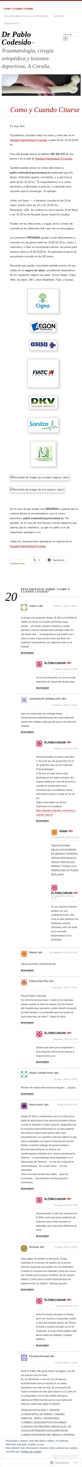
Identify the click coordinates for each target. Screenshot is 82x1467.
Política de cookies (31, 1451)
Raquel (63, 831)
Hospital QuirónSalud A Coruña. (28, 546)
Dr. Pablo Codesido (55, 662)
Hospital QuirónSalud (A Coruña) (28, 140)
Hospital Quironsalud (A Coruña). (54, 158)
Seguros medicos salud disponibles (26, 16)
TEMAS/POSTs (11, 23)
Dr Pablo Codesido (16, 38)
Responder (27, 653)
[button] (44, 302)
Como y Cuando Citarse (18, 9)
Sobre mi (59, 16)
